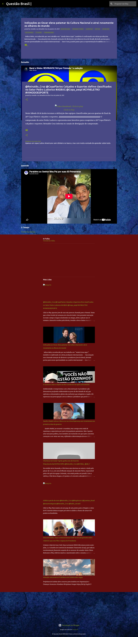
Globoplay (89, 29)
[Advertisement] (69, 260)
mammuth (75, 629)
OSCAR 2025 (105, 29)
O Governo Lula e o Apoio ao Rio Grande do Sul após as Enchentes (66, 384)
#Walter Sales (65, 29)
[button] (26, 99)
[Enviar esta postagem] (26, 131)
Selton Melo (29, 32)
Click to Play (69, 110)
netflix (97, 29)
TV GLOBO (39, 32)
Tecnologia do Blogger (70, 625)
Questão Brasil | (18, 4)
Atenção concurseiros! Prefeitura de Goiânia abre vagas (63, 577)
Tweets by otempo (28, 232)
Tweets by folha (49, 241)
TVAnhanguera (48, 32)
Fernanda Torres (77, 29)
